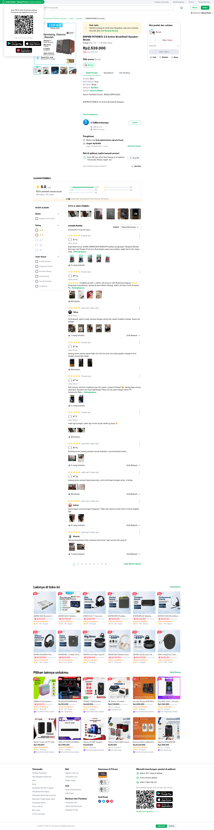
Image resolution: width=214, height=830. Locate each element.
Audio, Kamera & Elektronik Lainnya (53, 18)
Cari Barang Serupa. (109, 31)
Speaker (79, 18)
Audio (71, 18)
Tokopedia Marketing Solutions (44, 795)
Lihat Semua (175, 587)
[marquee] (112, 28)
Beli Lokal (36, 810)
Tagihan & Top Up (71, 773)
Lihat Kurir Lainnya (134, 146)
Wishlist (165, 57)
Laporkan (137, 166)
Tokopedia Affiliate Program (43, 788)
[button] (202, 13)
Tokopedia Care (204, 2)
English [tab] (171, 826)
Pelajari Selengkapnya (144, 812)
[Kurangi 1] (150, 40)
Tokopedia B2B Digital (40, 792)
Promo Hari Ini (37, 806)
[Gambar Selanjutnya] (75, 70)
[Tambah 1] (159, 40)
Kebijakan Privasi (71, 810)
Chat (154, 57)
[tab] (92, 73)
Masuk (194, 8)
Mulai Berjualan (178, 2)
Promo (191, 2)
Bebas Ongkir (70, 780)
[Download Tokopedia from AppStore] (164, 799)
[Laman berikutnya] (109, 563)
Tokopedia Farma (38, 803)
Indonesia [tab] (161, 826)
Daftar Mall (69, 793)
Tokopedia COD (71, 777)
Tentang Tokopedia (162, 2)
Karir (34, 780)
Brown (90, 65)
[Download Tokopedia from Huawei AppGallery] (164, 805)
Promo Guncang (38, 814)
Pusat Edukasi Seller (73, 790)
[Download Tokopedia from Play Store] (164, 793)
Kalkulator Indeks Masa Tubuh (43, 799)
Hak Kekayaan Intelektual (41, 777)
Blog (34, 784)
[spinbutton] (155, 40)
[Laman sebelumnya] (70, 563)
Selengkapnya (79, 252)
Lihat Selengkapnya (90, 114)
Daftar (205, 8)
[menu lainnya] (139, 235)
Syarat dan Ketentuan (73, 806)
